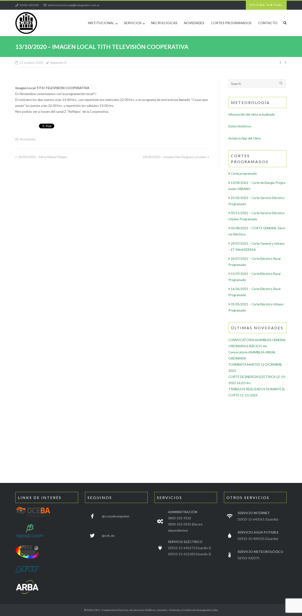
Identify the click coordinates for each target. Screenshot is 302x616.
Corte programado (243, 173)
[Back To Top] (277, 604)
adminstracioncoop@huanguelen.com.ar (74, 5)
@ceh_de (108, 536)
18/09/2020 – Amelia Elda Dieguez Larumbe (174, 157)
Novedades (28, 139)
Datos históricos (239, 126)
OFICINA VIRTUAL (266, 4)
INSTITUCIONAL (101, 23)
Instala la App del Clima (244, 138)
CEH (97, 610)
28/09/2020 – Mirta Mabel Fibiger (42, 157)
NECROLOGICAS (164, 23)
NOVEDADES (194, 23)
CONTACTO (267, 23)
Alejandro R (58, 63)
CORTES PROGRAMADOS (231, 23)
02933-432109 (29, 5)
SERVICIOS (133, 23)
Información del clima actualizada (251, 114)
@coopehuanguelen (115, 516)
